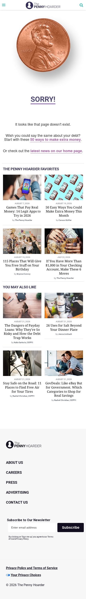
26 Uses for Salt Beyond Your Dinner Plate (64, 327)
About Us (14, 462)
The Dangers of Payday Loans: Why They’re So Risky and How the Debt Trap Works (22, 331)
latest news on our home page (56, 150)
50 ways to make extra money (55, 139)
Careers (14, 472)
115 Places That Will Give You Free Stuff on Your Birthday (22, 265)
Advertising (17, 492)
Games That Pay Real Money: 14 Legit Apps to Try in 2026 (22, 211)
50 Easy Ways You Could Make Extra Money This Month (64, 211)
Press (11, 482)
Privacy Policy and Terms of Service (32, 568)
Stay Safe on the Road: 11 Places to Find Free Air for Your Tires (22, 387)
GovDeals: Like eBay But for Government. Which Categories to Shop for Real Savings (63, 389)
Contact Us (17, 502)
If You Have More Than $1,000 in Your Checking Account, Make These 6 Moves (64, 267)
